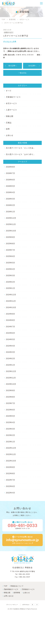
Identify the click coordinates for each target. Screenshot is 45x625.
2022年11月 (11, 454)
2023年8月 (10, 397)
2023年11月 (11, 378)
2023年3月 (10, 429)
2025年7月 (10, 250)
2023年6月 (10, 410)
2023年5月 (10, 416)
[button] (41, 3)
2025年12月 (11, 218)
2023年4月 (10, 422)
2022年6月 (10, 486)
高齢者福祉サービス (11, 589)
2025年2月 (10, 282)
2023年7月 (10, 403)
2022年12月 (11, 448)
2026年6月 (10, 180)
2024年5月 (10, 339)
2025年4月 (10, 269)
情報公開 (9, 116)
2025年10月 (11, 231)
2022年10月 (11, 461)
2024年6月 (10, 333)
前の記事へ (13, 66)
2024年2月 (10, 358)
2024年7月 (10, 327)
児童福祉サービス (13, 97)
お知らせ (9, 135)
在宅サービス (11, 103)
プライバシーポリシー (12, 604)
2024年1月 (10, 365)
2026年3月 (10, 199)
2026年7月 (10, 173)
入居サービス (11, 110)
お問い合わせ (9, 596)
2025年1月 (10, 288)
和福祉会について (16, 586)
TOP (5, 586)
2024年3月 (10, 352)
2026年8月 (10, 167)
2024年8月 (10, 320)
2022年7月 (10, 480)
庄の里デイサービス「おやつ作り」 (20, 154)
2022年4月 (10, 493)
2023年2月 (10, 435)
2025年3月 (10, 275)
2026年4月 (10, 192)
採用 (8, 129)
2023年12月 (11, 371)
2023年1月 (10, 442)
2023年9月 (10, 390)
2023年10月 (11, 384)
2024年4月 (10, 346)
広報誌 (8, 123)
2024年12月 (11, 295)
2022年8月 (10, 473)
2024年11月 (11, 301)
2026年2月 (10, 205)
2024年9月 (10, 314)
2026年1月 (10, 212)
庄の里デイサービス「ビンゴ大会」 (20, 148)
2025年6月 (10, 256)
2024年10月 (11, 307)
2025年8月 (10, 244)
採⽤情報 (17, 592)
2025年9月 (10, 237)
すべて (8, 91)
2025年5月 (10, 263)
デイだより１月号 (9, 41)
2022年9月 (10, 467)
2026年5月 (10, 186)
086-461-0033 (24, 574)
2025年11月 (11, 224)
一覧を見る (22, 73)
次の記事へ (32, 66)
